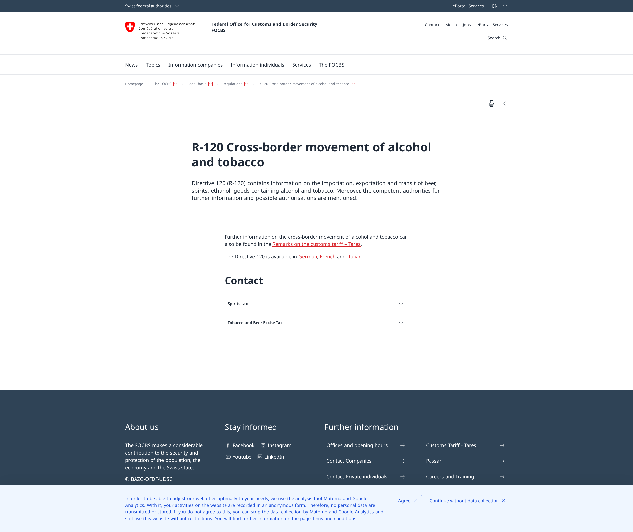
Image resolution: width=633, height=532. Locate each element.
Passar (433, 461)
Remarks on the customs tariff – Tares (316, 244)
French (328, 256)
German (307, 256)
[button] (131, 64)
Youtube (242, 456)
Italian (354, 256)
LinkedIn (274, 456)
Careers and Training (450, 476)
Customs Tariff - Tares (451, 445)
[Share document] (504, 103)
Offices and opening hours (357, 445)
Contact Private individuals (356, 476)
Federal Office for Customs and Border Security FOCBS (265, 27)
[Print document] (491, 103)
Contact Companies (349, 461)
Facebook (244, 445)
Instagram (280, 445)
